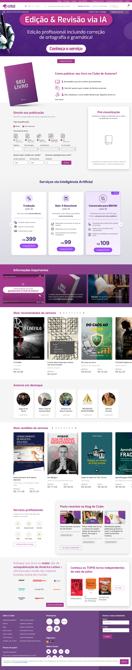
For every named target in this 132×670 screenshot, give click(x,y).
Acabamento (44, 145)
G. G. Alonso (17, 365)
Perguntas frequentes (9, 652)
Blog (4, 627)
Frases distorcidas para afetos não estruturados (60, 363)
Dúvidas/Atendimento (9, 620)
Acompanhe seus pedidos (114, 1)
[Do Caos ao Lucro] (96, 338)
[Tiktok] (67, 651)
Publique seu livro (98, 1)
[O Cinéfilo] (28, 338)
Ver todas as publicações (70, 548)
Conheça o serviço (28, 250)
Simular (66, 163)
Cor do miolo (65, 145)
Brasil (59, 1)
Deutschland (83, 1)
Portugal (66, 1)
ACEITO (124, 662)
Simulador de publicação (30, 641)
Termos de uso (7, 637)
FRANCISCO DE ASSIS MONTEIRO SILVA (60, 481)
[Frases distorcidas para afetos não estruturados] (62, 338)
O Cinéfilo (17, 362)
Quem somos (7, 630)
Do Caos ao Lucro (88, 362)
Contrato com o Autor (10, 641)
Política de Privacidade (20, 662)
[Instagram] (61, 651)
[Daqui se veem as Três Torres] (96, 453)
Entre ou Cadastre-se (115, 6)
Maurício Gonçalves (53, 368)
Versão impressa (19, 159)
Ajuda (127, 1)
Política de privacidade (27, 620)
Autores (5, 623)
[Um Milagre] (62, 453)
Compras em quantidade (99, 6)
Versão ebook (34, 159)
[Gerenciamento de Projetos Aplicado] (28, 453)
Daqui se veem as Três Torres (93, 477)
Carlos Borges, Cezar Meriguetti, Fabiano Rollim (26, 484)
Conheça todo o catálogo (97, 12)
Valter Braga (85, 481)
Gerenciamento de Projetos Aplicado (24, 478)
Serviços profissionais (26, 627)
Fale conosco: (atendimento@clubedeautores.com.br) (19, 655)
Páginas (16, 145)
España (74, 1)
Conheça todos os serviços (25, 544)
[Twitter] (48, 651)
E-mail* (105, 627)
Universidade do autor (27, 630)
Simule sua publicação (54, 605)
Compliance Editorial (26, 623)
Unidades (48, 159)
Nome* (105, 619)
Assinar (107, 636)
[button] (11, 224)
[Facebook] (54, 651)
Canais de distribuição (26, 637)
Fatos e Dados (7, 634)
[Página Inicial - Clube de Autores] (9, 6)
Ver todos (118, 588)
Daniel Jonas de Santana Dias (90, 365)
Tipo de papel (29, 145)
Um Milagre (52, 477)
